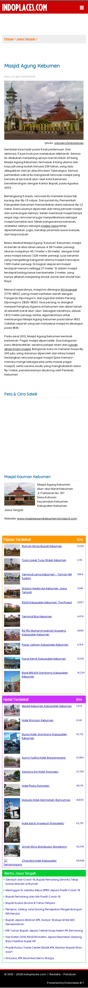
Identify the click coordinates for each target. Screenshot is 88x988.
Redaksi (55, 974)
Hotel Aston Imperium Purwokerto (43, 823)
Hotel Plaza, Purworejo (35, 786)
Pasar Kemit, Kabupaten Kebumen (44, 659)
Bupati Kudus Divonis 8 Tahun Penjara (30, 903)
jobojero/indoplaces (69, 143)
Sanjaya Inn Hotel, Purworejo (40, 771)
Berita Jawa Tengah (20, 873)
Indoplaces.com (34, 974)
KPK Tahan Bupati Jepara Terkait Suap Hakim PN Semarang (44, 930)
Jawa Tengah (25, 39)
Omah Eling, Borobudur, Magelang (44, 846)
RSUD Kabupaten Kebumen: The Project (47, 602)
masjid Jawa (50, 226)
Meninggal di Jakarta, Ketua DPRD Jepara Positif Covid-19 (43, 890)
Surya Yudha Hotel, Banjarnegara (44, 757)
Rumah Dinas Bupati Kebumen (42, 546)
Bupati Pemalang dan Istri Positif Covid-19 (33, 896)
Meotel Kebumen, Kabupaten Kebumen (47, 706)
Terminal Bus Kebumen (37, 616)
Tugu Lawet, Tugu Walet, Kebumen (44, 560)
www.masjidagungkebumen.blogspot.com (47, 519)
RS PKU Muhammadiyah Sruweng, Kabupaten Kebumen (44, 632)
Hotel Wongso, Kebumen (37, 720)
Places (9, 39)
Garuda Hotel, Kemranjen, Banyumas (46, 800)
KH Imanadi (69, 290)
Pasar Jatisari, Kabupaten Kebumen (45, 644)
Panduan (69, 974)
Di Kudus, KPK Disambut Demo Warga (30, 958)
